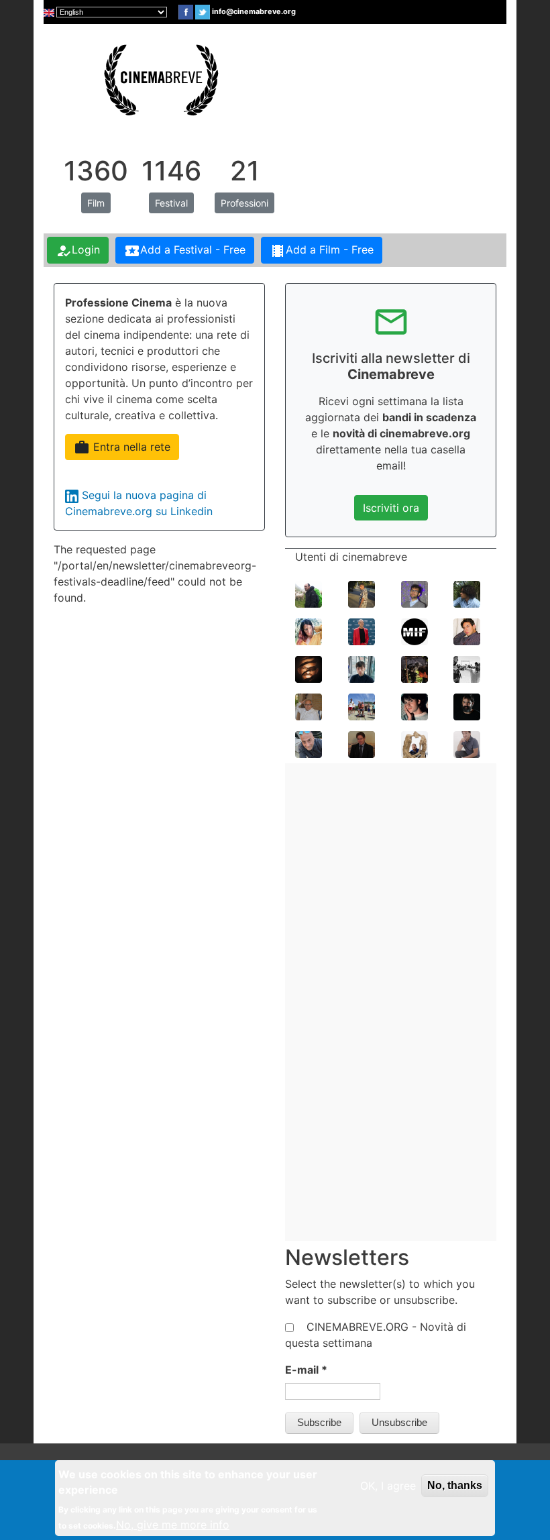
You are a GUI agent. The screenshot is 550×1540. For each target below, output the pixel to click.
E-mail (306, 1369)
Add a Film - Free (322, 251)
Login (78, 251)
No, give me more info (172, 1524)
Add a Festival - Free (184, 251)
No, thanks (454, 1485)
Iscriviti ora (391, 507)
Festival (171, 203)
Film (96, 203)
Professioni (244, 203)
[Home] (160, 78)
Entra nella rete (122, 447)
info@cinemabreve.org (254, 11)
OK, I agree (388, 1485)
